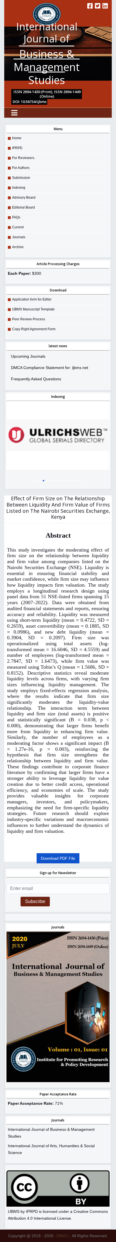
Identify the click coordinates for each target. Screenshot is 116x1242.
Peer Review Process (28, 319)
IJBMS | (63, 1236)
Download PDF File (58, 858)
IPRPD (17, 148)
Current (18, 227)
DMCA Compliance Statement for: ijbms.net (49, 367)
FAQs (16, 217)
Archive (18, 247)
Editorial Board (23, 207)
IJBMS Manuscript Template (33, 309)
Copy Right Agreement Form (33, 329)
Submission (21, 178)
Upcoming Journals (28, 356)
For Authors (21, 168)
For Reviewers (23, 158)
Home (16, 138)
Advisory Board (23, 198)
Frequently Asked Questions (36, 379)
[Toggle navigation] (14, 113)
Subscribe (35, 901)
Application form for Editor (32, 299)
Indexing (18, 188)
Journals (18, 237)
